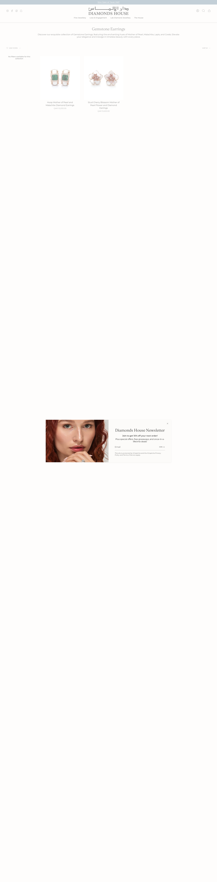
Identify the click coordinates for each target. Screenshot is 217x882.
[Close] (167, 423)
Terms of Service (129, 455)
